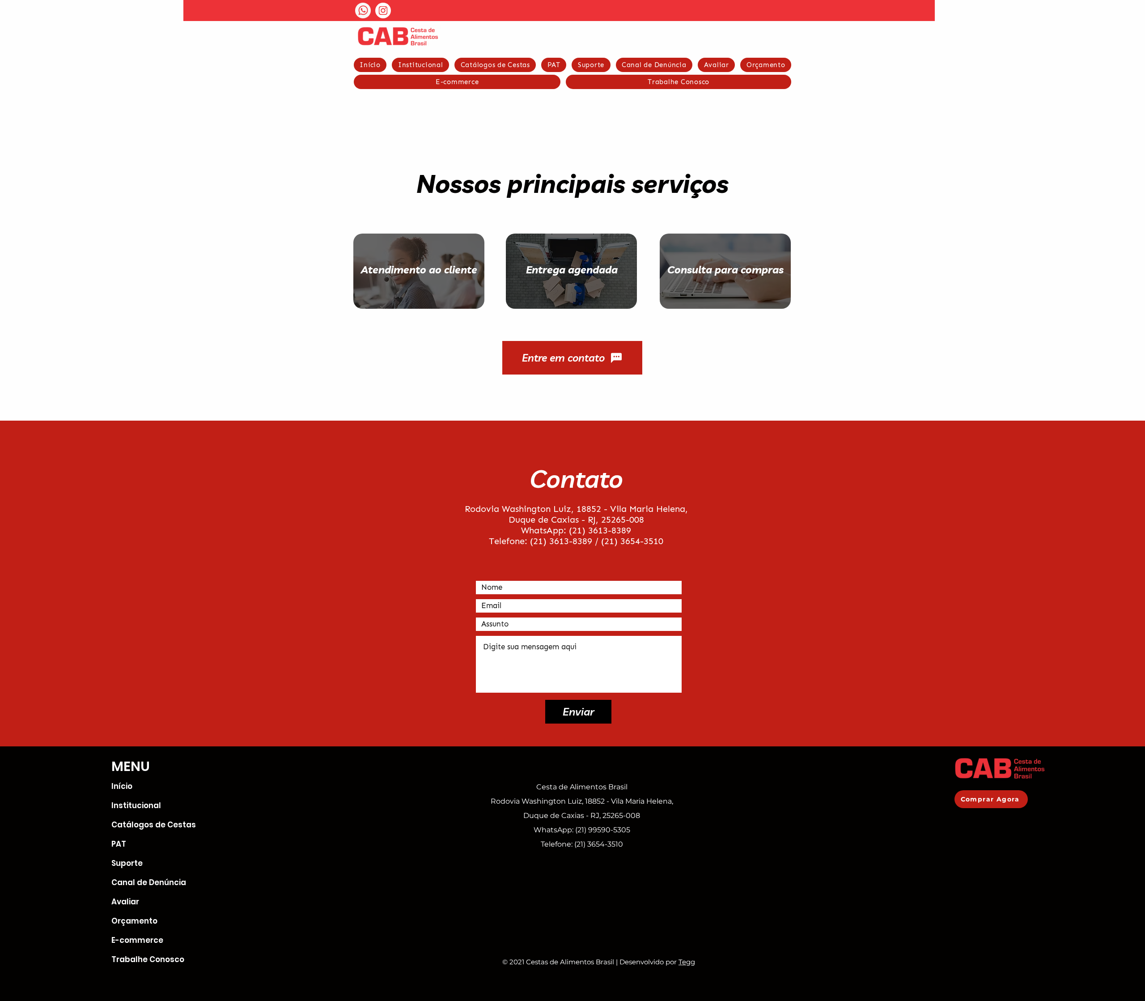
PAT (118, 844)
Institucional (136, 805)
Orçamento (134, 921)
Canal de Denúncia (148, 882)
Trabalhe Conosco (147, 959)
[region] (561, 282)
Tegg (687, 962)
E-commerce (137, 940)
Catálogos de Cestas (149, 824)
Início (121, 786)
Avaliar (125, 901)
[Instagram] (383, 10)
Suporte (127, 863)
